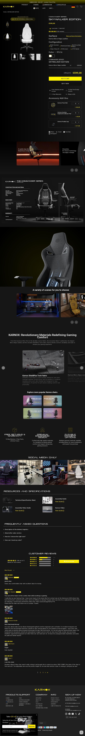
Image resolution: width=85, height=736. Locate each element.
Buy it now (65, 83)
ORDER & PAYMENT (23, 701)
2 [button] (40, 672)
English (41, 723)
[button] (53, 31)
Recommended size (23, 16)
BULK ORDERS (39, 705)
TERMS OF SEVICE (55, 700)
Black (53, 56)
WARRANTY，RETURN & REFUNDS (24, 704)
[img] (9, 575)
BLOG (37, 701)
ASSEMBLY (53, 703)
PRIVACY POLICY (55, 698)
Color (55, 52)
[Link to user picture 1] (9, 610)
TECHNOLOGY (39, 703)
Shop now (37, 402)
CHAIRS (36, 5)
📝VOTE (36, 8)
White (50, 56)
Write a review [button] (69, 561)
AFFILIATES (38, 698)
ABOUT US (38, 700)
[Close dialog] (37, 715)
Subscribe (32, 726)
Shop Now (5, 472)
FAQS (20, 698)
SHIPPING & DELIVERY (24, 700)
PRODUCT (25, 5)
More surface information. (74, 36)
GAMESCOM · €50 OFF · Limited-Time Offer (42, 2)
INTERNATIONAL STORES (42, 707)
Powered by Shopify (47, 730)
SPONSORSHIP (54, 701)
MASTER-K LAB (9, 705)
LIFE (43, 8)
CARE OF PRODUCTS (56, 705)
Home (4, 12)
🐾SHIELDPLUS (61, 5)
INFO (51, 8)
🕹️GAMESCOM (47, 5)
